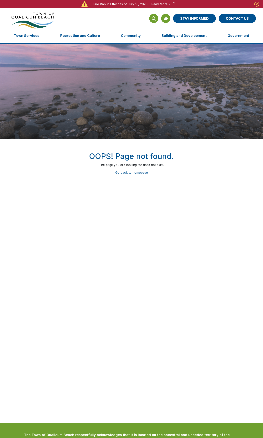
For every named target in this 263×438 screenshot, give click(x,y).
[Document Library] (165, 18)
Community (131, 36)
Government (238, 36)
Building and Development (184, 36)
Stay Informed (194, 18)
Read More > (161, 4)
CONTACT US (237, 18)
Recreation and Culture (80, 36)
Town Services (26, 36)
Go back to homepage (131, 172)
